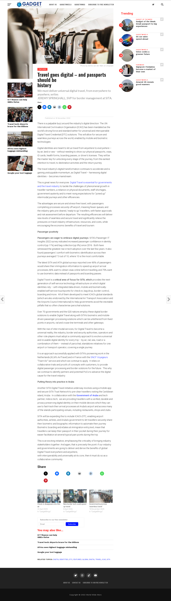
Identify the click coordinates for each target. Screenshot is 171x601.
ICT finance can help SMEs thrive (17, 101)
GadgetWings (79, 4)
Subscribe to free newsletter (101, 4)
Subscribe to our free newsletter (95, 582)
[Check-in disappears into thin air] (49, 496)
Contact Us (76, 582)
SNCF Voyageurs (99, 357)
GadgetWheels (65, 4)
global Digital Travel (91, 559)
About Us (53, 4)
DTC (70, 559)
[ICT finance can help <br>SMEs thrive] (20, 97)
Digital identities (60, 559)
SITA (108, 559)
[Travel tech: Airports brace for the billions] (20, 121)
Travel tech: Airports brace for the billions (18, 125)
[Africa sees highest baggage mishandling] (20, 145)
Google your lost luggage (20, 173)
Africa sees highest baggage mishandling (18, 149)
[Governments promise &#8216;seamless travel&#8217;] (101, 496)
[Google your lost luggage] (20, 170)
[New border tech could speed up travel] (75, 496)
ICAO (104, 559)
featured (77, 559)
